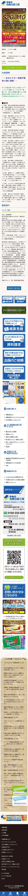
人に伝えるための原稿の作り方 (14, 477)
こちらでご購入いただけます (14, 68)
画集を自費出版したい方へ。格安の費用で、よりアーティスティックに (14, 708)
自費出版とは (9, 414)
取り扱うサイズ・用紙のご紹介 (14, 439)
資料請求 (4, 830)
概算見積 (4, 827)
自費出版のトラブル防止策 (13, 463)
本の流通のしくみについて (13, 420)
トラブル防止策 (6, 876)
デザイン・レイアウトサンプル (11, 867)
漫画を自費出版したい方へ (11, 717)
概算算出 (10, 895)
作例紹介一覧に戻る (14, 288)
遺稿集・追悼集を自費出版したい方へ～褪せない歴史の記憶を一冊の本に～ (14, 689)
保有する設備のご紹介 (12, 437)
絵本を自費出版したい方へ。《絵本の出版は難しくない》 (14, 669)
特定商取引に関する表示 (14, 535)
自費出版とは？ (6, 839)
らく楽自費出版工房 (18, 886)
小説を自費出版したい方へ (11, 738)
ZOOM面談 (5, 835)
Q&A (7, 465)
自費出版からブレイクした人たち (15, 417)
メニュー (3, 895)
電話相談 (24, 895)
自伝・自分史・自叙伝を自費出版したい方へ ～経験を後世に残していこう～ (14, 775)
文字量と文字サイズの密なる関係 (15, 480)
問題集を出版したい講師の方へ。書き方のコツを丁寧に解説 (14, 755)
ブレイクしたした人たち (9, 842)
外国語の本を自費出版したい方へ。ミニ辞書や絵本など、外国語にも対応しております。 (14, 682)
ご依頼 (17, 895)
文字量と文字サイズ (7, 850)
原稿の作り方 (6, 847)
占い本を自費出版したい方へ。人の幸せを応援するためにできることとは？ (14, 701)
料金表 (7, 446)
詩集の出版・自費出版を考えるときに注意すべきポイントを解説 (14, 734)
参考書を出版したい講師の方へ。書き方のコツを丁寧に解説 (14, 750)
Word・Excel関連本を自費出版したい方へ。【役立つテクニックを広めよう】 (14, 782)
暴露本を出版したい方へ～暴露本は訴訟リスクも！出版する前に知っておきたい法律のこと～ (14, 675)
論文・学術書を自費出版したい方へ (14, 770)
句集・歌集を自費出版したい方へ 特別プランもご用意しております (14, 766)
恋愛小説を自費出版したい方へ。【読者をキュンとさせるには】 (14, 695)
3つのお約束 (5, 873)
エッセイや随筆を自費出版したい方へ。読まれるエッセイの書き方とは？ (14, 744)
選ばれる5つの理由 (11, 431)
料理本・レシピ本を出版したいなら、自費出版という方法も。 (13, 713)
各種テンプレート (11, 482)
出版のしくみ (9, 434)
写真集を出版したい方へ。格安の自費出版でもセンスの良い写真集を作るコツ (14, 728)
